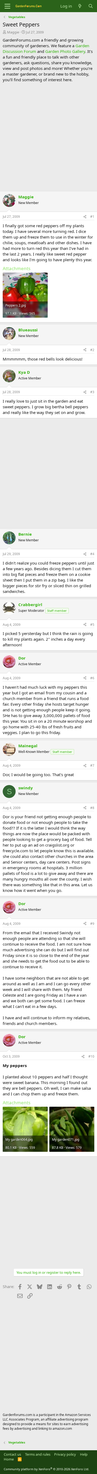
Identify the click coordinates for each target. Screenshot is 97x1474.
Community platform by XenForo (46, 1469)
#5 (92, 624)
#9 (92, 923)
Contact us (12, 1454)
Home (9, 1459)
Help (84, 1454)
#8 (92, 808)
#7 (92, 765)
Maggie (13, 32)
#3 (92, 392)
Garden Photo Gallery (65, 51)
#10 (91, 1056)
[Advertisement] (48, 136)
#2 (92, 350)
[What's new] (80, 6)
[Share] (84, 217)
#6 (92, 678)
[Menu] (7, 6)
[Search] (90, 6)
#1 (92, 216)
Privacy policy (65, 1454)
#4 (92, 554)
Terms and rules (37, 1454)
